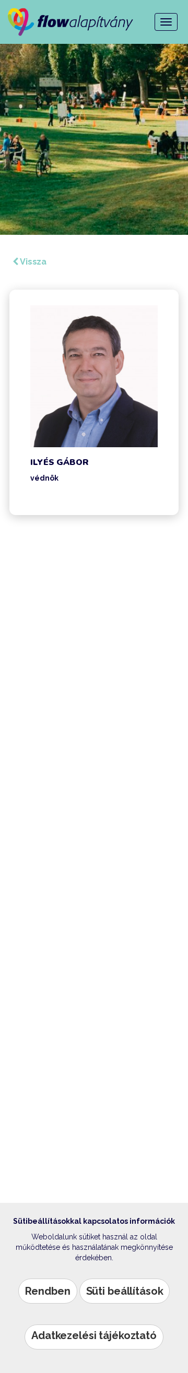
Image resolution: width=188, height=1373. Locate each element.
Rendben (47, 1291)
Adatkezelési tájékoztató (94, 1335)
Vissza (32, 262)
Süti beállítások (124, 1291)
